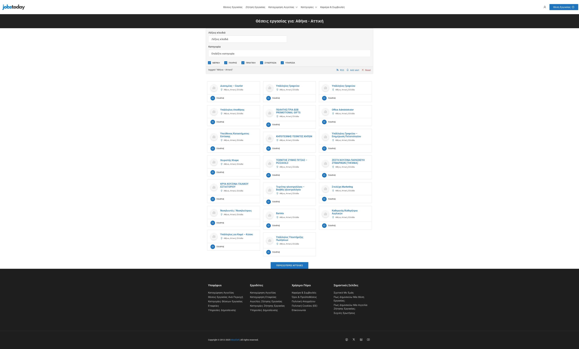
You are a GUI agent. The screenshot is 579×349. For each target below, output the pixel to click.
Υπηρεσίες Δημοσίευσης (222, 310)
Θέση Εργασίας (562, 7)
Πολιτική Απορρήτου (303, 301)
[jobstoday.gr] (12, 6)
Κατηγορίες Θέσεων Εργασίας (225, 301)
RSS (342, 70)
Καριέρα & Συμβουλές (304, 292)
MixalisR (235, 340)
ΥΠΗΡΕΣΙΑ (290, 63)
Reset (368, 70)
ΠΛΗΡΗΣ (233, 63)
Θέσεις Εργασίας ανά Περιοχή (225, 296)
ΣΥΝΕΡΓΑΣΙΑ (270, 63)
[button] (283, 7)
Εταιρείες (213, 305)
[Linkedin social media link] (361, 339)
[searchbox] (289, 54)
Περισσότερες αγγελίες (289, 265)
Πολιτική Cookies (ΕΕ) (304, 305)
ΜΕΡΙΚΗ (216, 63)
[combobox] (289, 53)
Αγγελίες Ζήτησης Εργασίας (266, 301)
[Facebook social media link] (346, 339)
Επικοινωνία (299, 310)
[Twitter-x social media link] (353, 339)
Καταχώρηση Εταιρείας (263, 296)
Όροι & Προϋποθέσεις (304, 296)
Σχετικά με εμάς (344, 292)
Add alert (354, 70)
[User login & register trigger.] (544, 7)
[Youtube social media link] (368, 339)
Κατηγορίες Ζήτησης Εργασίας (267, 305)
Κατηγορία (214, 46)
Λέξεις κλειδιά (216, 32)
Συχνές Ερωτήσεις (344, 312)
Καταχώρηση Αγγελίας (221, 292)
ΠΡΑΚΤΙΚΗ (251, 63)
